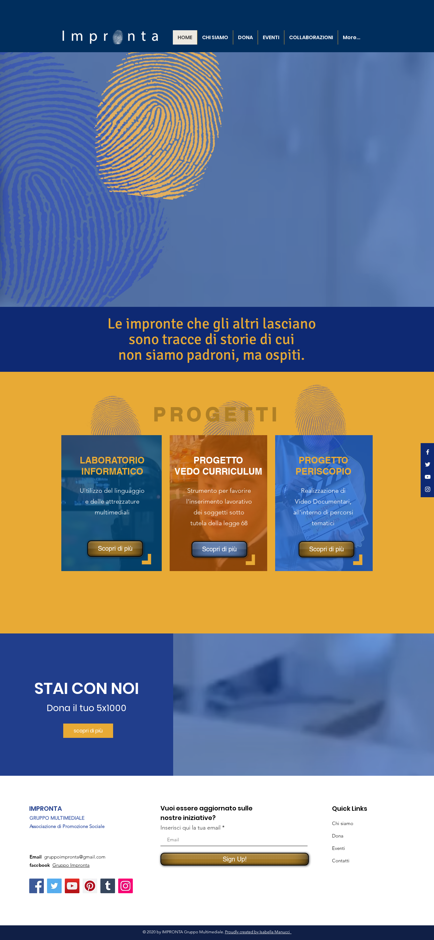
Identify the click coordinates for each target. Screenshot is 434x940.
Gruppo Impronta (71, 865)
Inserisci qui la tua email (190, 827)
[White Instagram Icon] (427, 489)
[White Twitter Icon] (427, 464)
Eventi (338, 848)
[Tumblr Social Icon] (107, 886)
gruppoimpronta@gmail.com (74, 857)
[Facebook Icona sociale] (36, 886)
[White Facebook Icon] (427, 452)
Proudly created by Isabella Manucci (258, 931)
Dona (337, 836)
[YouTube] (72, 886)
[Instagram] (125, 886)
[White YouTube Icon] (427, 476)
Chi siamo (342, 823)
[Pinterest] (90, 886)
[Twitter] (54, 886)
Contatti (340, 861)
